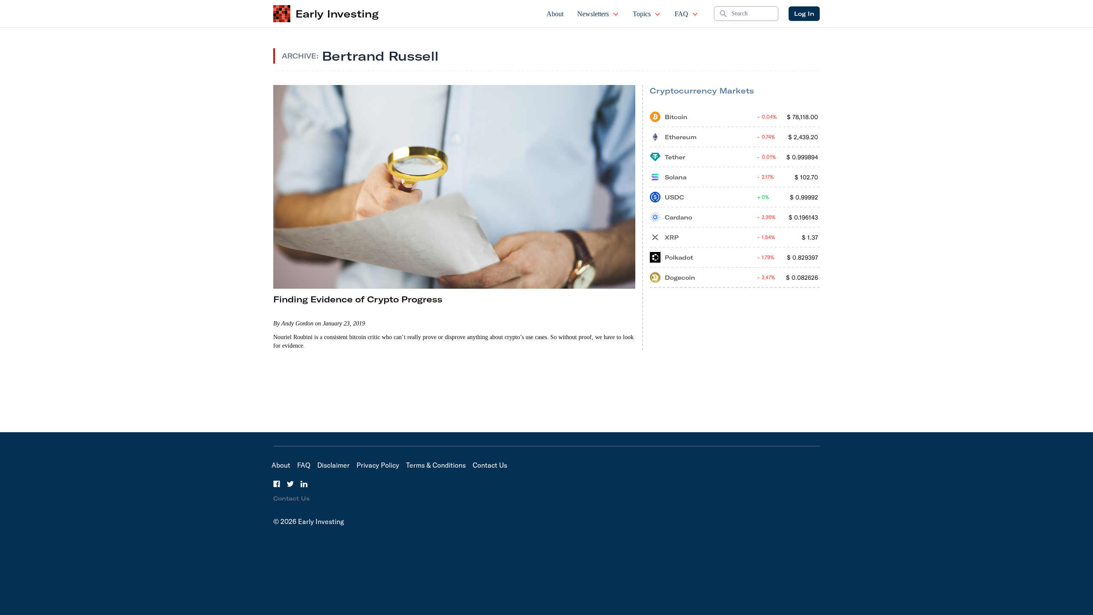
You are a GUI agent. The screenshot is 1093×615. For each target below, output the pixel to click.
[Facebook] (276, 483)
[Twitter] (290, 483)
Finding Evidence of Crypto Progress (357, 299)
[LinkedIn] (304, 483)
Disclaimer (333, 465)
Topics (642, 14)
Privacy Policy (378, 465)
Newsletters (593, 14)
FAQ (681, 14)
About (555, 14)
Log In (804, 14)
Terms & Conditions (436, 465)
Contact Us (490, 465)
